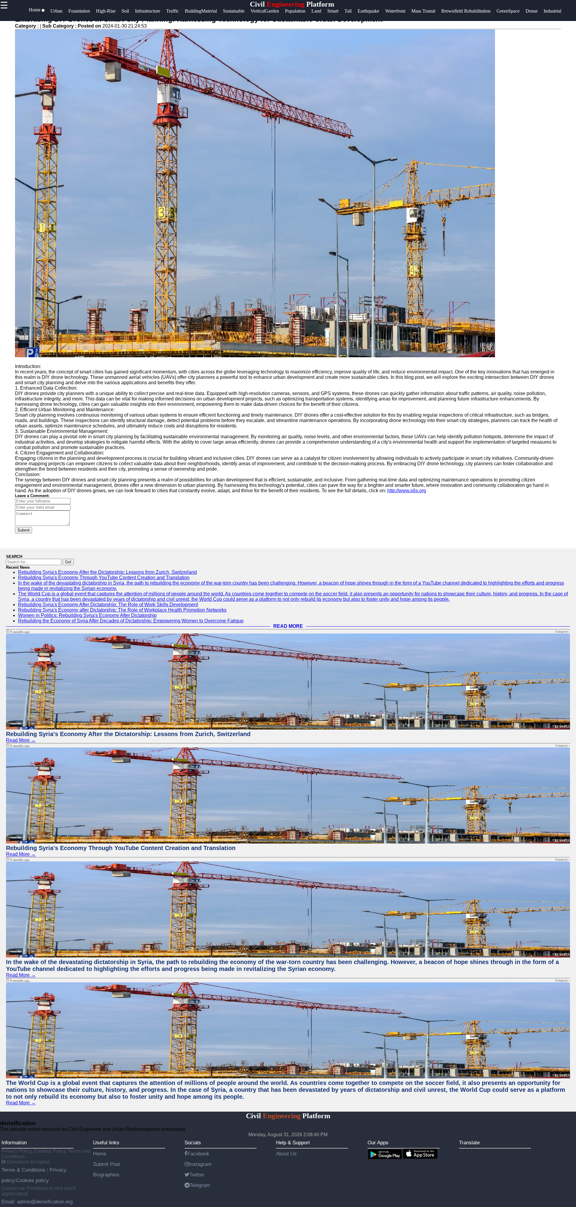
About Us (286, 1154)
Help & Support (293, 1143)
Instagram (200, 1164)
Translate (469, 1143)
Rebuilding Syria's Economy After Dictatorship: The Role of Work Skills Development (108, 604)
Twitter (196, 1175)
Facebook (198, 1154)
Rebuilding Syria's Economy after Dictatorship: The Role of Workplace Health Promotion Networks (122, 609)
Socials (192, 1143)
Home (99, 1154)
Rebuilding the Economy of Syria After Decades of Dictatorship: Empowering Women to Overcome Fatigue (131, 620)
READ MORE (288, 626)
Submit (23, 530)
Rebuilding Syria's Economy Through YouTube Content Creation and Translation (104, 577)
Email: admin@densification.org (37, 1202)
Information (14, 1143)
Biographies (106, 1175)
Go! (68, 562)
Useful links (106, 1143)
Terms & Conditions (24, 1170)
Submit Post (106, 1164)
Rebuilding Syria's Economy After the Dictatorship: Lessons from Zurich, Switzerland (107, 572)
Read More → (21, 740)
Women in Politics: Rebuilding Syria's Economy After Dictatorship (87, 615)
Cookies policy (32, 1180)
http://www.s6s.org (406, 490)
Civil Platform (292, 4)
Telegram (200, 1185)
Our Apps (378, 1143)
